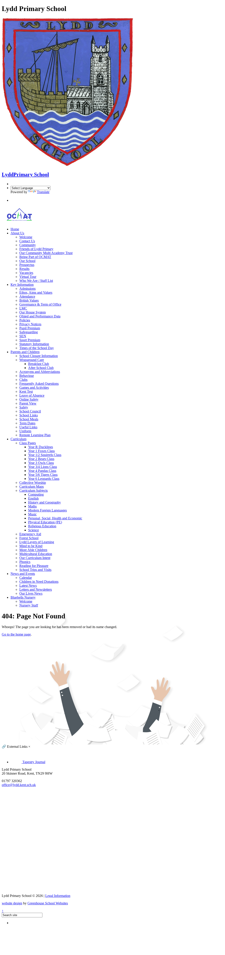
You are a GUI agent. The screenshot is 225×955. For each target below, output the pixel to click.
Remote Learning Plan (35, 435)
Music (32, 514)
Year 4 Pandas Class (42, 471)
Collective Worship (32, 482)
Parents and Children (25, 352)
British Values (29, 300)
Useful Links (28, 427)
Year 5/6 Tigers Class (43, 475)
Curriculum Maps (31, 486)
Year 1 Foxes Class (41, 451)
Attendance (27, 296)
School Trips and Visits (35, 570)
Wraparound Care (31, 360)
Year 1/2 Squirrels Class (44, 455)
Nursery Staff (28, 605)
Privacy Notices (30, 324)
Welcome (25, 237)
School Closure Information (38, 356)
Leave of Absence (31, 395)
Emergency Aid (30, 534)
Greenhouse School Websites (47, 903)
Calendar (25, 577)
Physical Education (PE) (45, 522)
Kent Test (26, 391)
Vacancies (26, 273)
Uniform (25, 431)
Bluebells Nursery (23, 597)
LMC (23, 308)
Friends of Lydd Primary (36, 249)
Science (33, 530)
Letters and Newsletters (35, 589)
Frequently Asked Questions (39, 383)
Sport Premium (29, 340)
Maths (32, 506)
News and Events (23, 574)
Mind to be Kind (30, 546)
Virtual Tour (27, 277)
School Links (28, 415)
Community (27, 245)
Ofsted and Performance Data (39, 316)
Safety (23, 407)
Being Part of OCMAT (35, 257)
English (33, 498)
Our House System (32, 312)
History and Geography (44, 502)
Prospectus (26, 265)
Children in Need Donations (38, 581)
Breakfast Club (38, 364)
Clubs (23, 379)
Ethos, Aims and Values (35, 292)
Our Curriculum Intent (34, 558)
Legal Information (57, 896)
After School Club (41, 368)
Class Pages (27, 443)
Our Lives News (30, 593)
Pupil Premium (29, 328)
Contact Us (27, 241)
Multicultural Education (35, 554)
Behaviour (26, 376)
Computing (36, 494)
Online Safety (28, 399)
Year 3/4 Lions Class (42, 467)
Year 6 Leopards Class (43, 478)
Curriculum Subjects (33, 490)
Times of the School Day (36, 348)
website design (12, 903)
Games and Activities (34, 387)
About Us (17, 233)
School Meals (28, 419)
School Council (30, 411)
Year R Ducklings (40, 447)
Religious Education (42, 526)
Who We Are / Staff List (36, 280)
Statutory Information (34, 344)
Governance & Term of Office (40, 304)
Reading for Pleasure (33, 566)
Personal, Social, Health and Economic (55, 518)
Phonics (24, 562)
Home (15, 229)
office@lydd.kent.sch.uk (19, 785)
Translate (43, 192)
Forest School (28, 538)
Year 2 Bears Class (41, 459)
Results (24, 269)
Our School (27, 261)
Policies (24, 320)
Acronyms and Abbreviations (39, 372)
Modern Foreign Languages (47, 510)
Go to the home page (16, 634)
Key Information (22, 284)
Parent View (27, 403)
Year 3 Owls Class (41, 463)
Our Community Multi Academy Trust (46, 253)
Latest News (28, 585)
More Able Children (33, 550)
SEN (22, 336)
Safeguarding (28, 332)
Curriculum (18, 439)
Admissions (27, 288)
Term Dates (27, 423)
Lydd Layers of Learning (36, 542)
